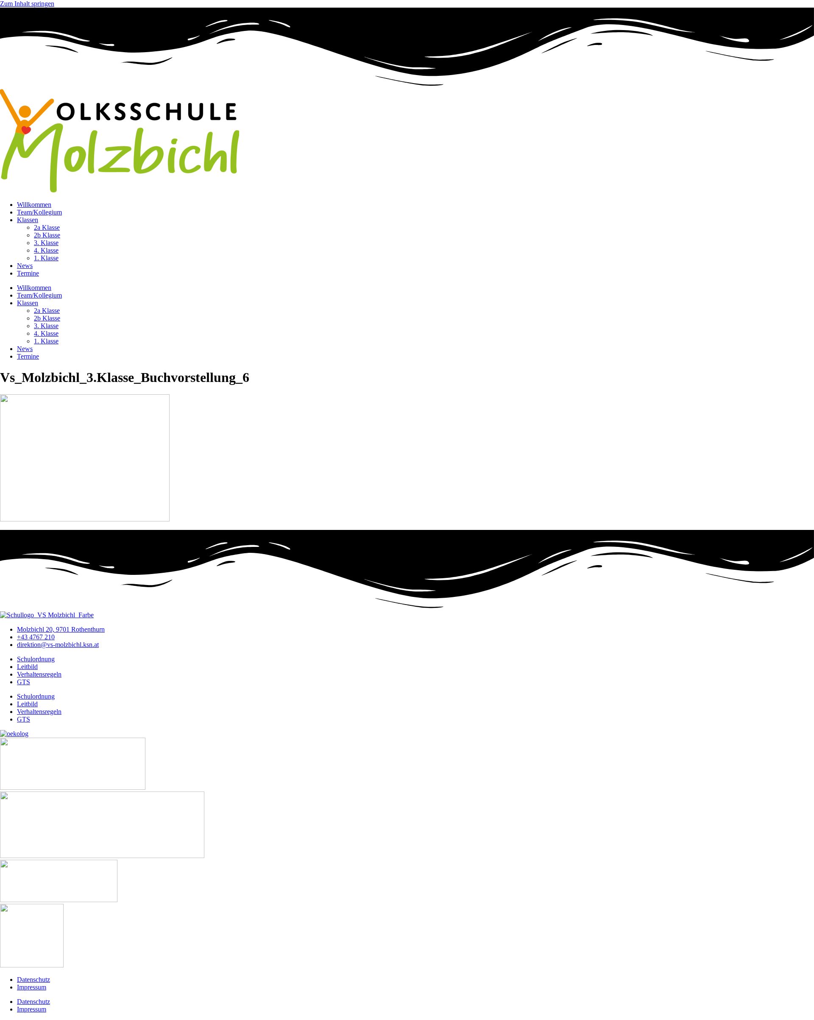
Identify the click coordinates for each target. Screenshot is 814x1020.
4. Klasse (46, 250)
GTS (23, 682)
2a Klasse (47, 227)
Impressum (31, 987)
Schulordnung (36, 659)
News (25, 265)
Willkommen (34, 204)
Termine (28, 273)
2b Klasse (47, 235)
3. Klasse (46, 242)
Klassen (27, 219)
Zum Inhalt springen (27, 3)
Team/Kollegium (39, 212)
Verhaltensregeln (39, 674)
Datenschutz (33, 979)
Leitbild (27, 666)
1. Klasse (46, 258)
